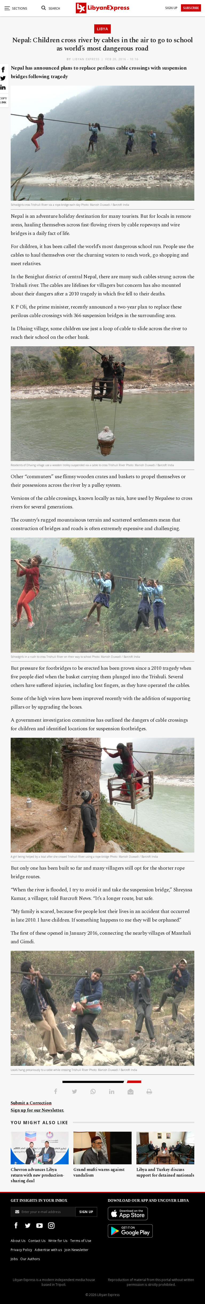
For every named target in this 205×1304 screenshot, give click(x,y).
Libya (102, 28)
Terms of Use (81, 1240)
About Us (18, 1240)
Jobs (14, 1259)
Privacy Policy (21, 1250)
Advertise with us (48, 1250)
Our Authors (30, 1259)
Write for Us (58, 1240)
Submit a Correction (31, 1103)
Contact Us (37, 1240)
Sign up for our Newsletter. (37, 1110)
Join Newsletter (77, 1250)
